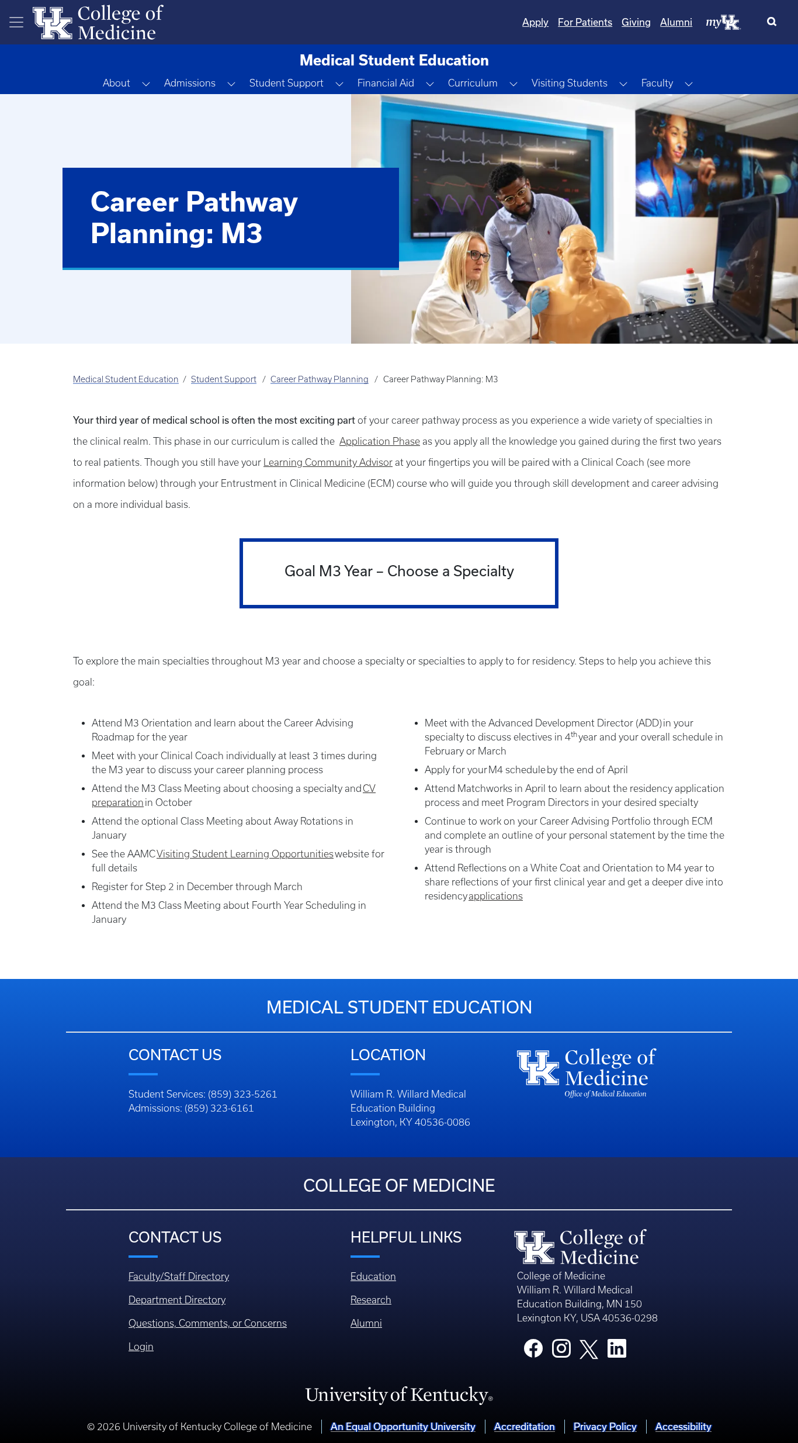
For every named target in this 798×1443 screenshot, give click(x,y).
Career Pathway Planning (319, 379)
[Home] (98, 21)
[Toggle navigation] (16, 22)
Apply (535, 21)
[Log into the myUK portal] (723, 21)
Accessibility (683, 1426)
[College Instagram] (561, 1352)
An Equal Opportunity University (403, 1426)
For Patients (585, 21)
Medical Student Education (126, 379)
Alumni (676, 21)
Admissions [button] (190, 83)
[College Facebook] (533, 1352)
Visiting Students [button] (570, 83)
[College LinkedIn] (617, 1352)
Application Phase (379, 441)
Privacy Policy (605, 1426)
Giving (636, 21)
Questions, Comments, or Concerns (208, 1323)
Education (373, 1276)
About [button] (116, 83)
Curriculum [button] (473, 83)
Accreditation (524, 1426)
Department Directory (177, 1300)
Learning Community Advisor (328, 462)
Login (141, 1346)
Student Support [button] (286, 83)
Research (371, 1300)
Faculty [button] (657, 83)
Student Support (223, 379)
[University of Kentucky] (398, 1395)
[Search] (774, 22)
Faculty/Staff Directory (179, 1276)
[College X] (589, 1349)
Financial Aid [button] (386, 83)
